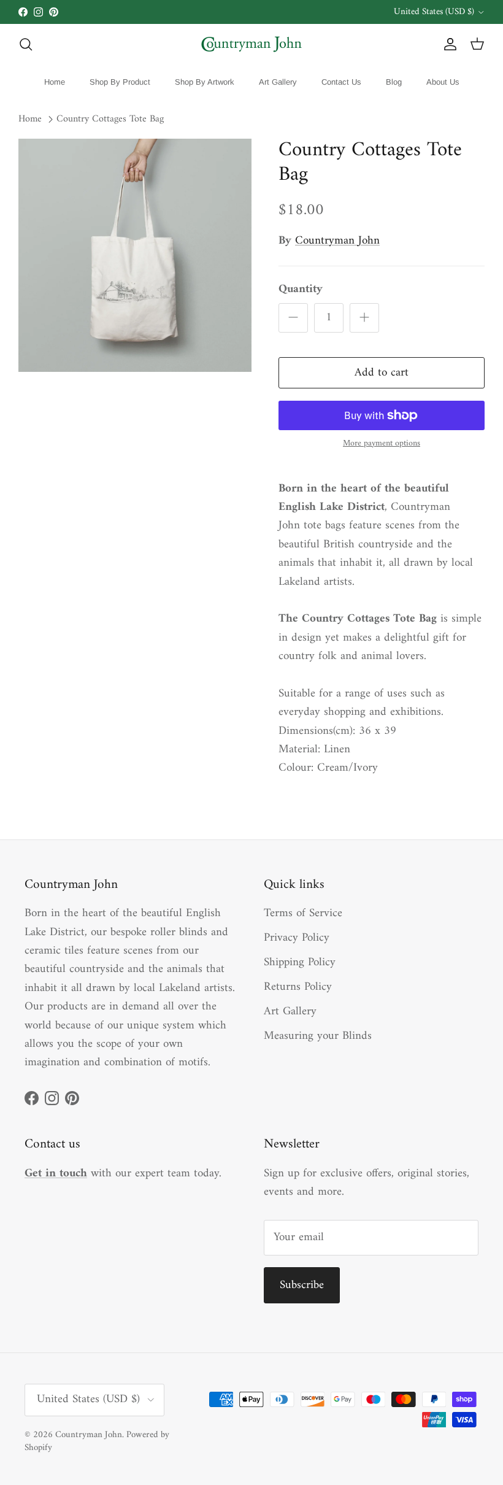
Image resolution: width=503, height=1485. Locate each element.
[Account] (448, 44)
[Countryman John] (251, 44)
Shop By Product (120, 82)
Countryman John (337, 241)
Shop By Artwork (204, 82)
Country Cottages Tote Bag (110, 119)
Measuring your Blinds (318, 1036)
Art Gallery (278, 82)
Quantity (300, 290)
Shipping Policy (300, 962)
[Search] (25, 44)
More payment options (381, 444)
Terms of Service (303, 913)
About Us (442, 82)
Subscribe (302, 1285)
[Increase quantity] (364, 318)
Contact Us (341, 82)
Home (54, 82)
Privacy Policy (296, 938)
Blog (394, 82)
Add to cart (382, 373)
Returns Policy (298, 987)
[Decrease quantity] (293, 318)
